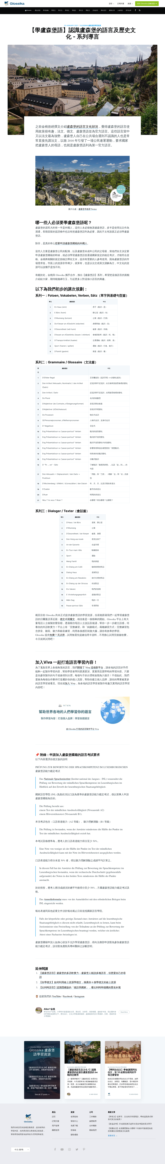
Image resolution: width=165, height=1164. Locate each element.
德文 (62, 619)
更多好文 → (112, 1135)
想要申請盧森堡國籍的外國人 (71, 243)
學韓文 (67, 10)
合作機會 (93, 1125)
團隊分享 (112, 10)
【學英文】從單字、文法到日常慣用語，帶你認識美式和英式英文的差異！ (130, 1118)
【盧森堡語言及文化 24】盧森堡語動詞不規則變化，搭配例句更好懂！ (42, 1068)
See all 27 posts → (42, 1094)
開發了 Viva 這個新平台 (90, 667)
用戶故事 (128, 10)
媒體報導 (93, 1121)
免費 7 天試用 (57, 634)
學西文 (88, 10)
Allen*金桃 (49, 1009)
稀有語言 (104, 10)
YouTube (56, 996)
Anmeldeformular (53, 899)
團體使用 (55, 1130)
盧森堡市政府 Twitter (87, 209)
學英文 (53, 10)
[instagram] (69, 1149)
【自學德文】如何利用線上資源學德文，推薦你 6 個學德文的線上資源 (77, 982)
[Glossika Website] (14, 3)
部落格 (73, 1130)
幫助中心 (74, 1121)
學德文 (74, 10)
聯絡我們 (93, 1130)
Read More (124, 1012)
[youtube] (62, 1149)
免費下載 (74, 1125)
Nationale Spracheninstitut (57, 778)
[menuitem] (38, 10)
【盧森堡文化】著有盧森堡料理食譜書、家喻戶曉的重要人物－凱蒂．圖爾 (42, 1087)
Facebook (68, 996)
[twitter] (76, 1149)
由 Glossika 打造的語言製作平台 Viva (82, 729)
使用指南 (74, 1116)
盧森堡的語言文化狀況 (82, 126)
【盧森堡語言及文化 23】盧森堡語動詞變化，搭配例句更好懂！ (42, 1077)
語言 (54, 1116)
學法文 (81, 10)
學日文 (60, 10)
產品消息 (38, 10)
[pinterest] (84, 1149)
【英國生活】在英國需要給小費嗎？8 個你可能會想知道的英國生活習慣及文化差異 (130, 1129)
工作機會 (93, 1116)
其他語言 (95, 10)
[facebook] (55, 1149)
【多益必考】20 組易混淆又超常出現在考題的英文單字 (130, 1124)
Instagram (79, 996)
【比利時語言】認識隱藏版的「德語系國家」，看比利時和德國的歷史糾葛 (80, 987)
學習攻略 (46, 10)
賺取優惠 (74, 1134)
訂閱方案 (55, 1121)
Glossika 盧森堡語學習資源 (90, 25)
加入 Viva (70, 683)
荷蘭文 (71, 619)
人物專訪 (120, 10)
